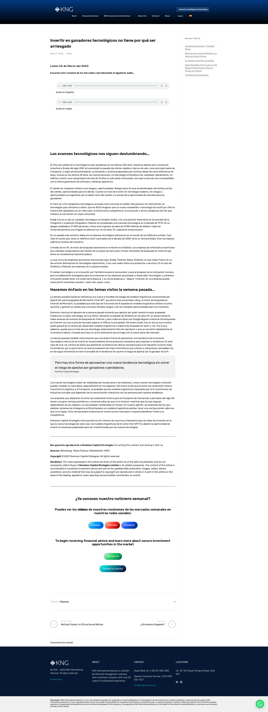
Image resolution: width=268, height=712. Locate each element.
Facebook (129, 525)
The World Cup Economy (197, 75)
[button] (260, 704)
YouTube (112, 525)
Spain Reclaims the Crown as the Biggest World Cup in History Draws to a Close (201, 68)
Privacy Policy (56, 679)
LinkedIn (95, 525)
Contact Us (113, 556)
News (69, 53)
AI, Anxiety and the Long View (199, 61)
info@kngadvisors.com (145, 685)
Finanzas (64, 601)
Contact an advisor (113, 568)
